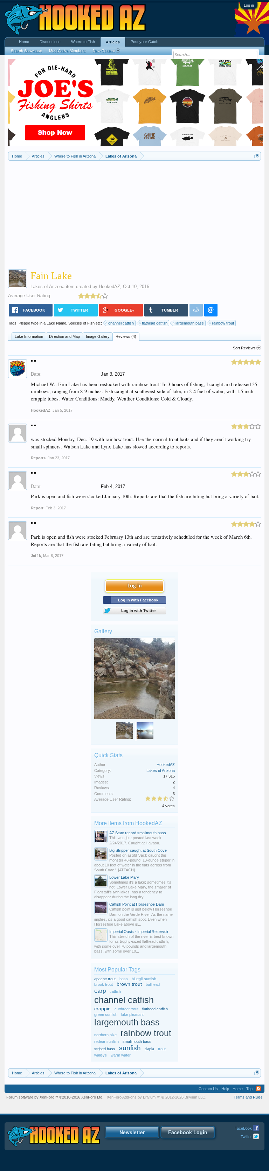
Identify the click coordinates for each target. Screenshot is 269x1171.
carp (100, 991)
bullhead (153, 984)
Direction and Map (64, 336)
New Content (104, 51)
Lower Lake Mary (124, 877)
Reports (38, 458)
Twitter (246, 1136)
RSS (258, 1088)
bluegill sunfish (144, 979)
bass (123, 979)
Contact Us (208, 1089)
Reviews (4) (126, 336)
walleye (100, 1055)
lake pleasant (132, 1014)
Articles (113, 42)
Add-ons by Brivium (156, 1097)
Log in (249, 5)
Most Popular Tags (117, 970)
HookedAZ (109, 286)
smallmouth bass (137, 1041)
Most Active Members (67, 51)
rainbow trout (223, 323)
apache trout (105, 979)
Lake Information (29, 336)
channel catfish (121, 323)
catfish (115, 991)
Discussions (50, 42)
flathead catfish (154, 323)
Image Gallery (98, 336)
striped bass (104, 1049)
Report (37, 508)
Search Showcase (26, 51)
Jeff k (36, 555)
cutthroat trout (126, 1009)
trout (162, 1049)
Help (225, 1089)
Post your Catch (144, 42)
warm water (121, 1055)
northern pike (105, 1035)
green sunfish (105, 1014)
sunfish (130, 1048)
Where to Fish (83, 42)
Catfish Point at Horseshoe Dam (136, 904)
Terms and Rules (248, 1097)
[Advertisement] (134, 213)
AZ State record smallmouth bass (137, 833)
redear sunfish (106, 1041)
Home (24, 42)
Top (249, 1089)
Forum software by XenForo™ (54, 1097)
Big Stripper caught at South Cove (138, 850)
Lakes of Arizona (47, 286)
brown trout (129, 984)
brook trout (103, 984)
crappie (102, 1008)
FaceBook (243, 1128)
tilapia (149, 1049)
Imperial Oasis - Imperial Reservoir (138, 931)
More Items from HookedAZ (128, 823)
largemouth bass (189, 323)
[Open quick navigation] (256, 156)
